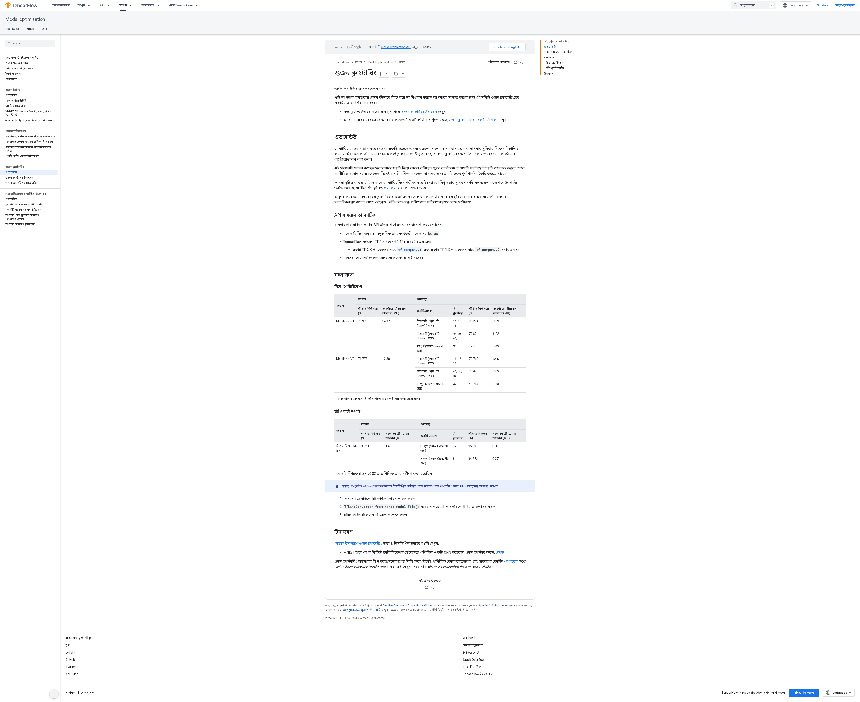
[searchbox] (30, 43)
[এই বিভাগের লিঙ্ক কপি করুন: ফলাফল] (358, 275)
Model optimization (25, 19)
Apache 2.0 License (491, 605)
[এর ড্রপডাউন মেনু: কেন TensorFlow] (198, 5)
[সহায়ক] (515, 62)
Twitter (71, 667)
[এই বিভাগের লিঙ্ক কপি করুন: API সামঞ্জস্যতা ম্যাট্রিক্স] (381, 215)
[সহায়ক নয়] (522, 62)
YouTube (72, 674)
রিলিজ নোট (471, 652)
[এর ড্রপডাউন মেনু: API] (110, 5)
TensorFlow (341, 62)
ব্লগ (67, 645)
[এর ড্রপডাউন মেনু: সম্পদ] (132, 5)
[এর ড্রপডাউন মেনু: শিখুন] (90, 5)
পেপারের (511, 561)
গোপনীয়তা (88, 692)
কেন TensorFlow (181, 5)
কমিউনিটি (148, 5)
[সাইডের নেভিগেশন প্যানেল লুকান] (53, 693)
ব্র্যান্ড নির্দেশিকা (472, 667)
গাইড (30, 29)
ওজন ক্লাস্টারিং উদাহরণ (419, 112)
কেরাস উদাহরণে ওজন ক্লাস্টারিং (358, 543)
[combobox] (753, 5)
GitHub (822, 5)
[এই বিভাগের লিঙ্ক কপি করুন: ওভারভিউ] (361, 137)
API (102, 5)
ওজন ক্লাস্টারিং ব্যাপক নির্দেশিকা (473, 120)
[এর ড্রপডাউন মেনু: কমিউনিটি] (159, 5)
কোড (500, 552)
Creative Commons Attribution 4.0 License (409, 605)
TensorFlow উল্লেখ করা (478, 674)
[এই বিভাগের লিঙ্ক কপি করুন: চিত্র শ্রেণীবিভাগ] (366, 287)
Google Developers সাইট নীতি (362, 610)
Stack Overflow (473, 659)
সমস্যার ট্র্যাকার (473, 645)
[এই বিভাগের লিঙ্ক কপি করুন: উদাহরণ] (357, 532)
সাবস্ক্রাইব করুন (804, 693)
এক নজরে (12, 29)
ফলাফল (390, 188)
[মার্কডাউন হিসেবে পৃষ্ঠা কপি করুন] (396, 73)
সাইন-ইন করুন (845, 5)
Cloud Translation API (396, 47)
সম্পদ (123, 5)
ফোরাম (70, 652)
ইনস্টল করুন (61, 5)
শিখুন (81, 5)
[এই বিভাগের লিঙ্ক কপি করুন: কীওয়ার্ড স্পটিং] (366, 412)
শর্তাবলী (71, 692)
